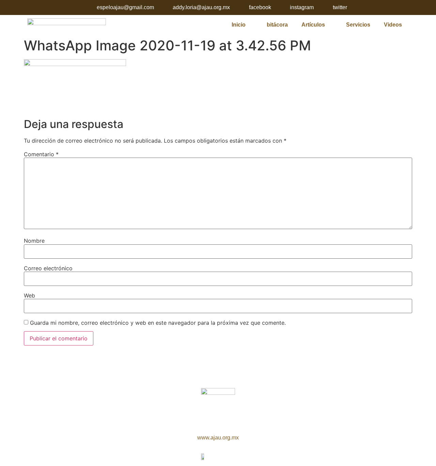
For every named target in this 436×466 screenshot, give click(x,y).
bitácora (277, 25)
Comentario (41, 154)
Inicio (239, 25)
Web (29, 295)
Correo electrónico (48, 268)
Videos (393, 25)
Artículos (313, 25)
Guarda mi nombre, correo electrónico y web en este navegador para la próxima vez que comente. (158, 322)
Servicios (358, 25)
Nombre (34, 240)
